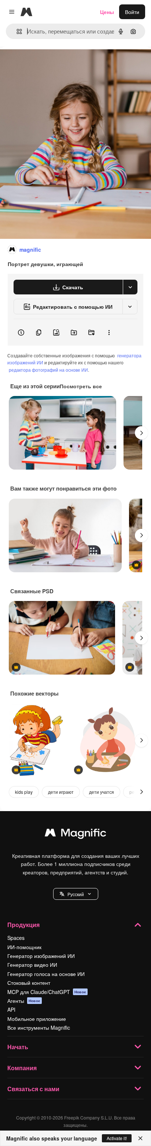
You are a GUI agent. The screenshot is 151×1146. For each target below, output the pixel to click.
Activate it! (117, 1138)
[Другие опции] (109, 332)
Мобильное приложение (36, 1018)
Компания (22, 1068)
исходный (49, 63)
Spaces (16, 937)
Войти (132, 11)
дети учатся (101, 792)
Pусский (75, 894)
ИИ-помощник (24, 947)
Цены (107, 11)
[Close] (140, 1138)
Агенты (23, 1000)
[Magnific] (75, 834)
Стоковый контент (28, 982)
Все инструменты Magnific (38, 1027)
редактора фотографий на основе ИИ (48, 370)
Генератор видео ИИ (32, 964)
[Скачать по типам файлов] (130, 287)
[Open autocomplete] (16, 31)
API (11, 1009)
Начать (17, 1047)
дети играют (61, 792)
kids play (24, 792)
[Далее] (141, 433)
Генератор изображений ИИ (41, 955)
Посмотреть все (81, 386)
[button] (75, 894)
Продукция (23, 924)
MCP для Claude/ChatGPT (46, 991)
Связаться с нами (33, 1089)
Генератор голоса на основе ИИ (46, 973)
